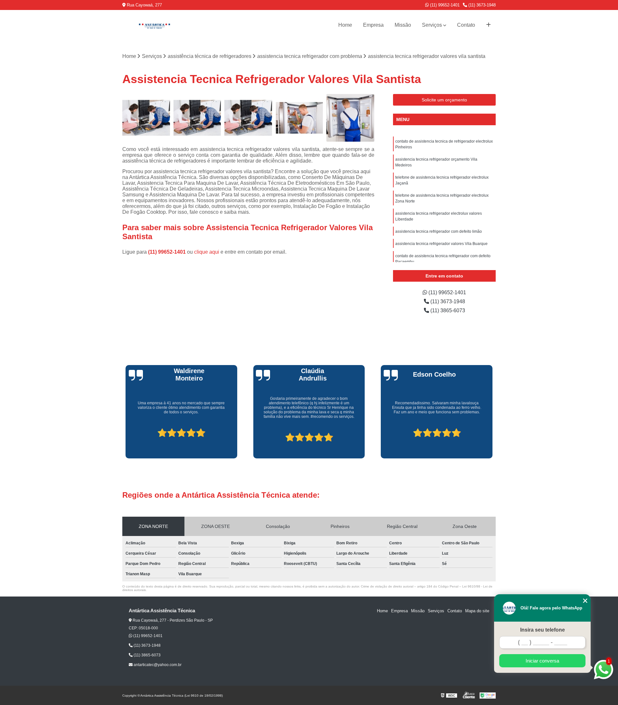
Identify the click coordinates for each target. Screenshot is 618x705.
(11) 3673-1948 (481, 5)
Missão (403, 25)
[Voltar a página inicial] (154, 25)
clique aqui (206, 252)
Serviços (432, 25)
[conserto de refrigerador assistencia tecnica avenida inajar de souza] (248, 118)
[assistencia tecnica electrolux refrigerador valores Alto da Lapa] (299, 118)
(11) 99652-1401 (444, 5)
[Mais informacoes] (488, 25)
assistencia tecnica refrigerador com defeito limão (438, 231)
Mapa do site (477, 610)
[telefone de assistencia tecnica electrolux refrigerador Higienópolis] (197, 118)
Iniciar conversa (542, 660)
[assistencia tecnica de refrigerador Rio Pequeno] (350, 118)
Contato (466, 25)
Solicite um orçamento (444, 99)
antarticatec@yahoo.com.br (157, 665)
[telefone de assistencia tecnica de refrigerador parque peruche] (146, 118)
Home (345, 25)
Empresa (373, 25)
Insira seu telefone (542, 630)
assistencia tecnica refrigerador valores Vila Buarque (441, 243)
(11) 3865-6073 (447, 310)
